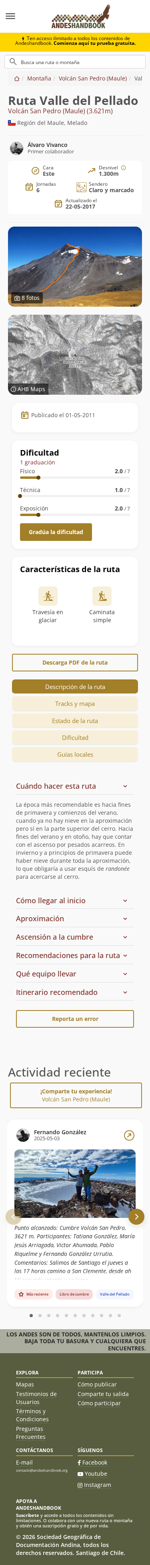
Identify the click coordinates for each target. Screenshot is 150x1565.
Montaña (39, 78)
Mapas (25, 1384)
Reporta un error (75, 1019)
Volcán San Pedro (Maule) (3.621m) (60, 111)
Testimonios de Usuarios (36, 1398)
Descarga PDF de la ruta (75, 662)
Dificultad (75, 737)
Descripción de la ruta (75, 687)
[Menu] (21, 16)
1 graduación (37, 462)
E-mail (24, 1462)
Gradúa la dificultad (56, 532)
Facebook (94, 1462)
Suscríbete (27, 1515)
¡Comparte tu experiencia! (76, 1095)
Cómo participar (99, 1403)
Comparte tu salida (103, 1394)
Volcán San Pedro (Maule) (93, 78)
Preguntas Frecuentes (31, 1432)
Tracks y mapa (75, 703)
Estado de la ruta (75, 721)
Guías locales (75, 754)
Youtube (96, 1473)
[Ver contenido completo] (129, 1135)
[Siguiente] (136, 1217)
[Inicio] (17, 78)
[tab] (75, 834)
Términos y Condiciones (32, 1415)
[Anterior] (14, 1217)
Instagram (97, 1485)
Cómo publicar (97, 1384)
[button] (72, 786)
